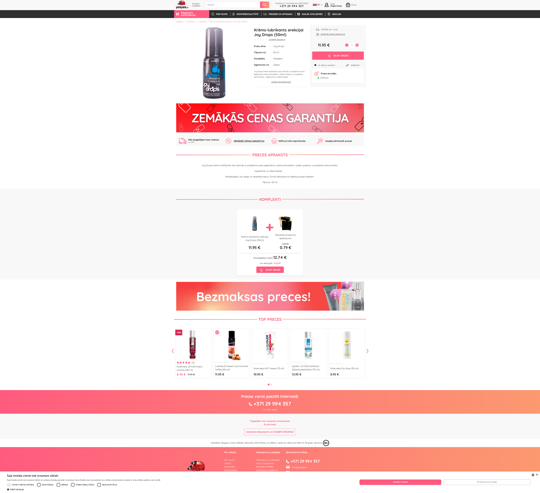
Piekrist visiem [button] (400, 482)
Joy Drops (278, 46)
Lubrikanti (191, 21)
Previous (172, 351)
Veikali (227, 463)
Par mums (229, 459)
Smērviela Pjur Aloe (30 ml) (344, 368)
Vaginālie (202, 21)
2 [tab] (271, 384)
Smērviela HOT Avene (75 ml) (269, 368)
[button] (191, 14)
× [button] (537, 475)
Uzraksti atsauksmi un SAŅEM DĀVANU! (270, 431)
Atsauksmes (230, 470)
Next (367, 351)
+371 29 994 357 (292, 6)
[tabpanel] (193, 354)
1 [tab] (268, 384)
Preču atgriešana (265, 463)
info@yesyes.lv (299, 467)
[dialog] (270, 482)
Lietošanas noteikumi (267, 470)
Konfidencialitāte (265, 466)
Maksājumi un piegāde (268, 459)
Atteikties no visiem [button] (487, 482)
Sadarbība (229, 466)
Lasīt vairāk (155, 480)
